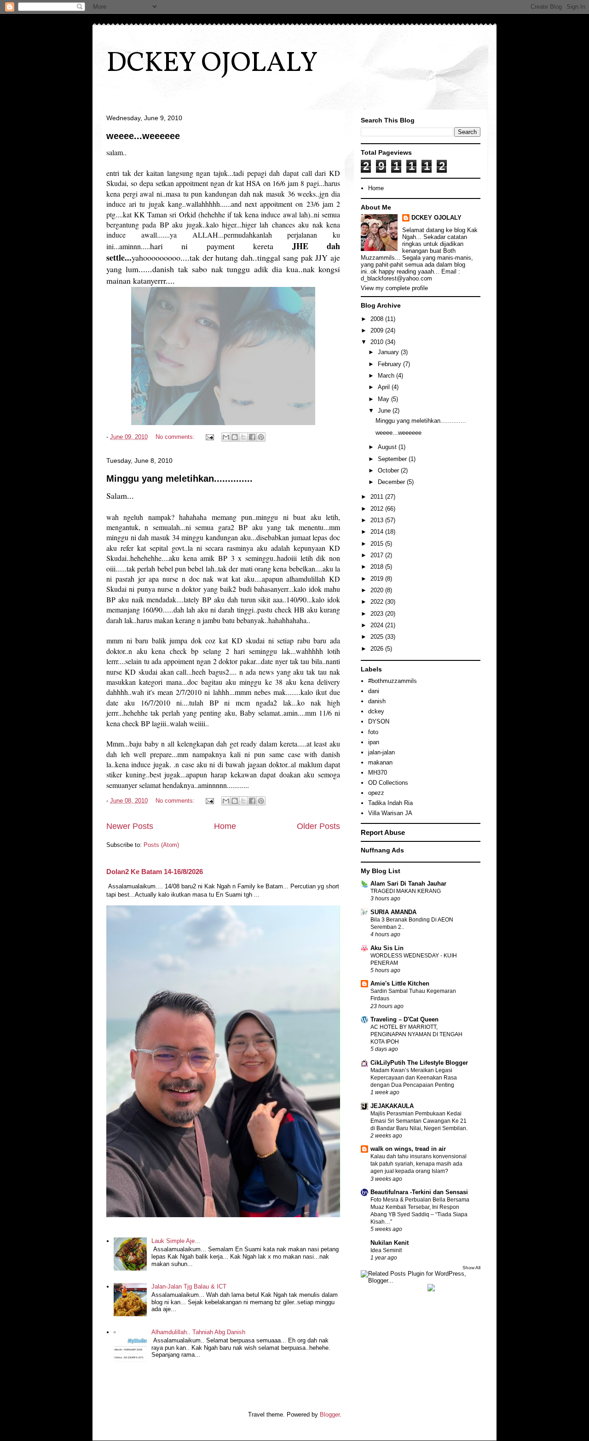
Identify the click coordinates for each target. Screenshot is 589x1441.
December (392, 481)
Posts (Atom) (161, 844)
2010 (377, 341)
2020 (377, 590)
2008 (377, 318)
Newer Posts (129, 826)
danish (377, 701)
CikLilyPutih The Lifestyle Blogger (419, 1062)
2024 (377, 625)
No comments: (176, 436)
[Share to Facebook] (252, 437)
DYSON (378, 721)
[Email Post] (209, 436)
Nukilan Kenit (389, 1242)
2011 (377, 496)
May (384, 399)
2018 (377, 566)
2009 (377, 330)
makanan (380, 762)
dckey (376, 711)
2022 (377, 601)
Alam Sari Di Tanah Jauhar (408, 883)
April (385, 387)
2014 (377, 531)
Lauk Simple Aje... (175, 1240)
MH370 (377, 772)
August (388, 446)
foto (373, 732)
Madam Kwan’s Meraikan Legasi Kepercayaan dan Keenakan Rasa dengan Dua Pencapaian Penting (413, 1077)
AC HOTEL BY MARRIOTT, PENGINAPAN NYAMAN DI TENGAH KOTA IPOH (416, 1034)
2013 (377, 520)
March (387, 375)
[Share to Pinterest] (261, 437)
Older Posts (318, 826)
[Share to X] (243, 437)
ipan (373, 742)
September (393, 458)
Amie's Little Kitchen (399, 983)
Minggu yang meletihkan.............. (179, 478)
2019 (377, 578)
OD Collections (388, 782)
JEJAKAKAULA (392, 1106)
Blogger (330, 1414)
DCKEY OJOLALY (212, 64)
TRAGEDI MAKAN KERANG (405, 891)
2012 (377, 508)
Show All (471, 1267)
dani (373, 691)
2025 (377, 636)
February (390, 364)
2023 (377, 613)
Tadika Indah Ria (390, 802)
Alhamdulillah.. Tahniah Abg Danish (198, 1332)
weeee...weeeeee (143, 136)
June (385, 410)
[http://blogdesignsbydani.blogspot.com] (431, 1289)
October (389, 470)
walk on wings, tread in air (408, 1148)
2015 (377, 543)
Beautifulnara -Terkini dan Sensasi (419, 1192)
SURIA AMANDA (393, 912)
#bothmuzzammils (392, 680)
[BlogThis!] (234, 437)
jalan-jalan (381, 752)
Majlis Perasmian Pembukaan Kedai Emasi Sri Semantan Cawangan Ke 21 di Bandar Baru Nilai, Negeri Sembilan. (419, 1121)
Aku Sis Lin (387, 948)
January (389, 352)
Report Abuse (383, 832)
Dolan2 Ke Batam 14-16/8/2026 (154, 871)
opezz (376, 792)
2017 (377, 555)
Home (225, 826)
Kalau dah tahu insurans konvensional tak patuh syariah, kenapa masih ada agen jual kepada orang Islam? (418, 1163)
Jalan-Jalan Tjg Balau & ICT (188, 1286)
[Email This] (226, 437)
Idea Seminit (386, 1250)
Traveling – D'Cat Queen (404, 1019)
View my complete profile (394, 288)
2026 (377, 648)
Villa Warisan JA (390, 813)
